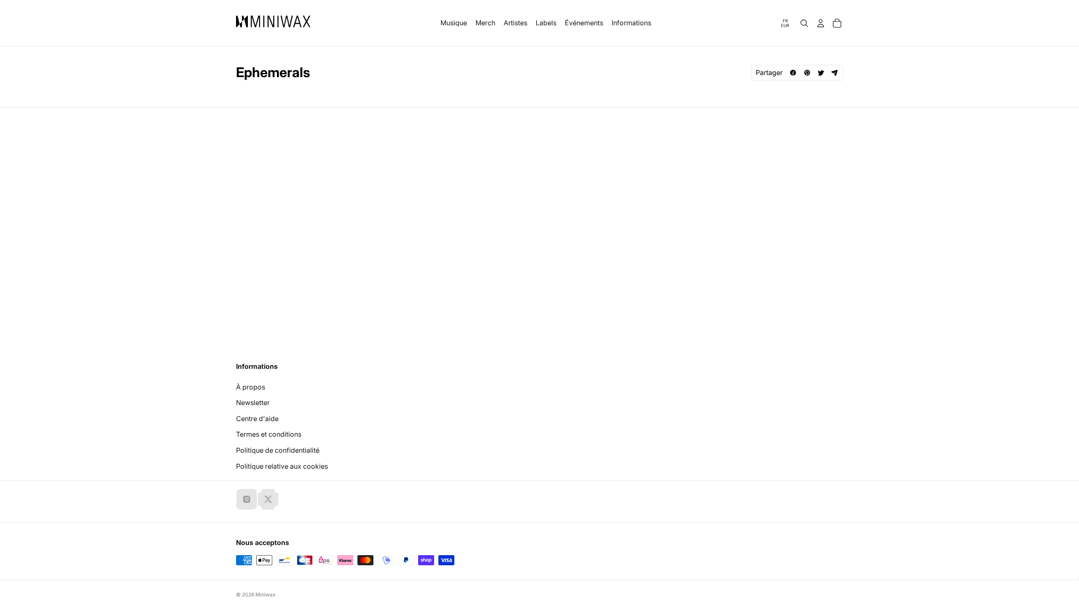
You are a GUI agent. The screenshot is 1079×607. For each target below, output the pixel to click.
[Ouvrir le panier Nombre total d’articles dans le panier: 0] (837, 23)
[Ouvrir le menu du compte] (821, 23)
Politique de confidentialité (277, 450)
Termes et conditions (268, 434)
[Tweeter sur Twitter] (820, 72)
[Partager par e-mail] (834, 72)
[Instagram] (246, 499)
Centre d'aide (257, 418)
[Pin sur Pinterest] (807, 72)
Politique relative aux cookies (282, 466)
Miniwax (265, 594)
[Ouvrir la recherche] (804, 23)
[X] (268, 499)
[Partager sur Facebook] (793, 72)
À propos (250, 387)
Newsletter (253, 402)
